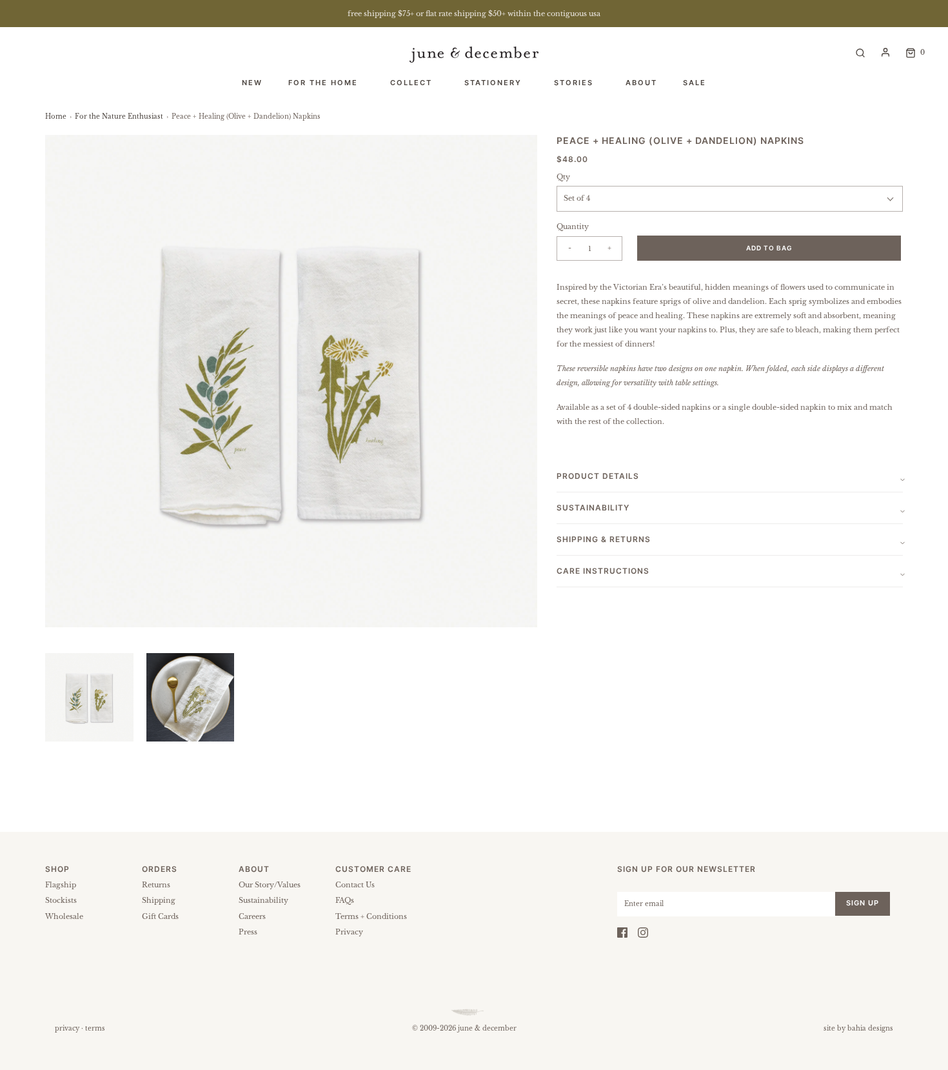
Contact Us (355, 884)
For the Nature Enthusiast (119, 116)
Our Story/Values (270, 884)
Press (248, 931)
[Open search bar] (860, 52)
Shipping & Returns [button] (604, 539)
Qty (563, 176)
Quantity (573, 226)
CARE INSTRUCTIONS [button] (603, 571)
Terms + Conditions (371, 916)
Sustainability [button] (593, 507)
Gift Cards (160, 916)
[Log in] (885, 52)
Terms (95, 1028)
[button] (89, 697)
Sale (694, 82)
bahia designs (870, 1028)
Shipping (158, 900)
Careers (252, 916)
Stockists (61, 900)
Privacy (349, 931)
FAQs (344, 900)
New (252, 82)
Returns (156, 884)
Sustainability (263, 900)
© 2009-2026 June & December (464, 1028)
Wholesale (64, 916)
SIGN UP (862, 902)
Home (55, 116)
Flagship (60, 884)
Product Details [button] (598, 476)
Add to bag (769, 248)
